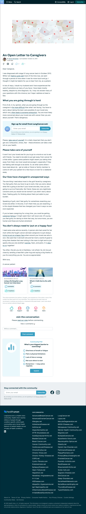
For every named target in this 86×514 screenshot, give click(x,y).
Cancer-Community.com (41, 444)
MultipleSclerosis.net (66, 436)
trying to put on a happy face (14, 235)
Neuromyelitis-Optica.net (67, 441)
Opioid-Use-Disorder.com (67, 447)
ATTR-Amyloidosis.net (40, 433)
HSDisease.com (38, 481)
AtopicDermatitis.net (40, 430)
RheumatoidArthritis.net (67, 467)
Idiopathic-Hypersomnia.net (42, 484)
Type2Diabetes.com (65, 490)
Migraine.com (63, 433)
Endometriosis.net (39, 464)
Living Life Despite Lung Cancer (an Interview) (13, 282)
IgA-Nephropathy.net (40, 487)
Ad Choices (20, 500)
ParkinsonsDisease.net (66, 450)
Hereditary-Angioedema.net (42, 476)
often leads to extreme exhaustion (24, 113)
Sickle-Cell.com (64, 470)
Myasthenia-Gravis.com (67, 439)
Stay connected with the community (20, 388)
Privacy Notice (40, 396)
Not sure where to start (34, 360)
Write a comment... (11, 329)
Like (10, 308)
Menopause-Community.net (68, 427)
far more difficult (18, 107)
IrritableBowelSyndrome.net (42, 493)
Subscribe (80, 2)
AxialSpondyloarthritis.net (42, 436)
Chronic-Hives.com (39, 453)
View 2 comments (27, 324)
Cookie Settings (69, 497)
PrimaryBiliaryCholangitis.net (69, 456)
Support (19, 308)
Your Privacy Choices (55, 497)
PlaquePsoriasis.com (66, 453)
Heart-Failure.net (38, 470)
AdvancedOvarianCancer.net (43, 419)
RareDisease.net (64, 464)
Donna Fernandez (13, 58)
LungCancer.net (64, 416)
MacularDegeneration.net (67, 421)
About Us (7, 497)
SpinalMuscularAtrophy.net (68, 484)
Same (42, 308)
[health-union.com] (11, 412)
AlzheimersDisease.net (41, 424)
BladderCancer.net (39, 439)
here (23, 303)
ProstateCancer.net (65, 458)
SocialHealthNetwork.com (67, 481)
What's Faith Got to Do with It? (40, 282)
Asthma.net (36, 427)
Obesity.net (62, 444)
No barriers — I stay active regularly (35, 365)
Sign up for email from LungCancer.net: (29, 124)
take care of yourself (16, 140)
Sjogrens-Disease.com (66, 473)
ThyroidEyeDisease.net (66, 487)
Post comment (27, 334)
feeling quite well (17, 76)
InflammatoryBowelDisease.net (44, 490)
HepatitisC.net (37, 473)
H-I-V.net (35, 478)
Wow (34, 308)
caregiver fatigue (9, 216)
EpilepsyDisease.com (40, 467)
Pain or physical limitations (35, 354)
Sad (26, 308)
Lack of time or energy (34, 357)
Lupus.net (61, 419)
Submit (36, 371)
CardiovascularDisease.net (42, 447)
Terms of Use (21, 134)
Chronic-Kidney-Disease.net (43, 456)
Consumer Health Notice (39, 497)
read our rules (22, 320)
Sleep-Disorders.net (65, 478)
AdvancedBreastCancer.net (42, 416)
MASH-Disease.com (65, 424)
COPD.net (36, 458)
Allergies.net (37, 421)
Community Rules (9, 500)
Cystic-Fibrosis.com (40, 461)
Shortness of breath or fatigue (37, 350)
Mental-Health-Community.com (70, 430)
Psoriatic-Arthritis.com (66, 461)
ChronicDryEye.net (39, 450)
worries (27, 243)
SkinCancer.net (63, 476)
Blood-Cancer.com (39, 441)
